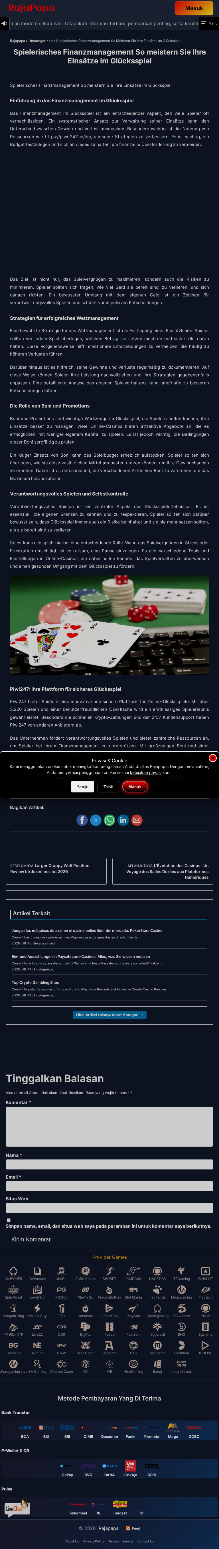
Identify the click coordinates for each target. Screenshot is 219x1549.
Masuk (135, 786)
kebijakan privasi (145, 772)
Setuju (82, 786)
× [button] (213, 758)
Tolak (108, 786)
